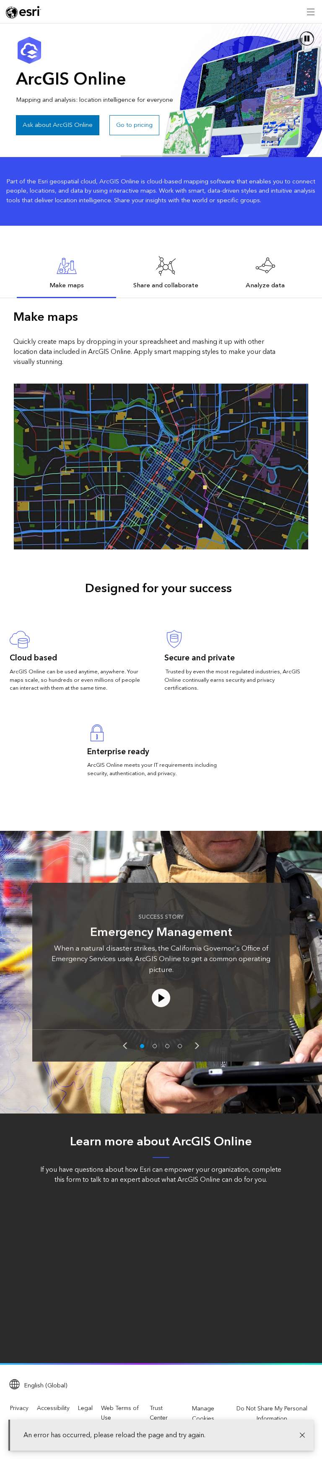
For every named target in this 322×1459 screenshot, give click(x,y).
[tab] (66, 272)
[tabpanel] (161, 428)
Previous (125, 1045)
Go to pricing (134, 125)
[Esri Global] (23, 12)
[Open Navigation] (310, 11)
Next (197, 1045)
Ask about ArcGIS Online (58, 125)
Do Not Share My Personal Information (271, 1414)
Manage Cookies (203, 1414)
